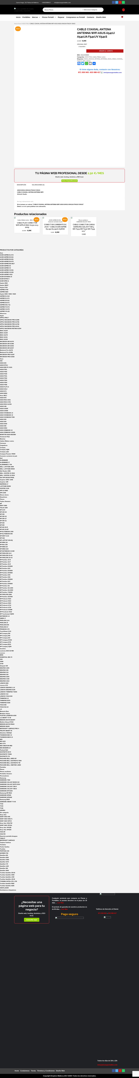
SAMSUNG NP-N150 (6, 791)
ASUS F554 (3, 382)
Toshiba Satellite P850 (7, 883)
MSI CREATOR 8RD (6, 745)
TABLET (2, 838)
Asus (19, 23)
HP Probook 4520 (5, 603)
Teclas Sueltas (4, 847)
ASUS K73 (3, 391)
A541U (86, 59)
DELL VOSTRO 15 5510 (7, 475)
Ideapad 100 (4, 666)
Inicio (18, 17)
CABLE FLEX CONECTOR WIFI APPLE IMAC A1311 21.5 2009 (27, 225)
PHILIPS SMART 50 (6, 730)
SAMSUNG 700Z (5, 780)
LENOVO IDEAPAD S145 (7, 689)
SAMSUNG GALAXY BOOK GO (9, 782)
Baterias (2, 439)
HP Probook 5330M (6, 609)
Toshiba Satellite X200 (7, 885)
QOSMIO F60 (4, 853)
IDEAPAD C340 (4, 679)
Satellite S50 (4, 868)
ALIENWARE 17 (5, 462)
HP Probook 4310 (5, 599)
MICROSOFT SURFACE (7, 840)
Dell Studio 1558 (5, 471)
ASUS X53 (3, 419)
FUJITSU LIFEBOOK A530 (8, 715)
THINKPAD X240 (5, 702)
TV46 (1, 808)
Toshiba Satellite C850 (7, 875)
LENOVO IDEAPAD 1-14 (7, 687)
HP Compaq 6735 (5, 642)
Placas (2, 769)
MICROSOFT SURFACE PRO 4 (9, 728)
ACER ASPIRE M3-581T (7, 263)
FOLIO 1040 (4, 507)
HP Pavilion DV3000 (6, 570)
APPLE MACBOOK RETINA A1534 (10, 328)
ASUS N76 (3, 397)
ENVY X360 (3, 505)
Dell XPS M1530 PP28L (7, 477)
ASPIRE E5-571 (5, 302)
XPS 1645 (3, 492)
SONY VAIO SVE (5, 816)
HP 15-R (2, 510)
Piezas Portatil (48, 17)
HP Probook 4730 (5, 607)
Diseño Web (101, 17)
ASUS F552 (3, 378)
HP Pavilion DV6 (5, 577)
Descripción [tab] (21, 185)
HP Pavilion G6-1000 (6, 588)
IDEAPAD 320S (4, 676)
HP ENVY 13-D (4, 536)
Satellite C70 (4, 864)
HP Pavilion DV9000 (6, 583)
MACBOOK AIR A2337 (7, 348)
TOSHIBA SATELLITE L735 (8, 881)
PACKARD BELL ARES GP (8, 758)
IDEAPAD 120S (4, 668)
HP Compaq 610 (5, 638)
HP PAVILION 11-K (5, 553)
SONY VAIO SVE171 (6, 819)
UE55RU (2, 810)
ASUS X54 (3, 421)
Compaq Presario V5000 (7, 454)
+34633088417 (46, 2)
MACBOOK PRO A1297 (7, 354)
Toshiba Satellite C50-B (7, 872)
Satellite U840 (4, 870)
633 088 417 (95, 72)
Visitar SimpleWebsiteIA (69, 180)
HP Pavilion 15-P (5, 562)
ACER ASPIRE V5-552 (7, 272)
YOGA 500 (3, 705)
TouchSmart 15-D (5, 631)
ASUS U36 (3, 406)
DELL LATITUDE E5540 (7, 469)
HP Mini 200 (4, 544)
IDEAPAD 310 (4, 672)
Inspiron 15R (4, 482)
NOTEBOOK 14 (5, 616)
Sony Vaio (3, 814)
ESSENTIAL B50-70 (6, 657)
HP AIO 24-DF (4, 529)
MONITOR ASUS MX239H (8, 434)
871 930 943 (83, 72)
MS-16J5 (2, 741)
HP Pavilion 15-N (5, 559)
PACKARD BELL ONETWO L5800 (10, 765)
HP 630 (2, 523)
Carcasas (3, 443)
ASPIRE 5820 (4, 292)
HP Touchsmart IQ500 (7, 614)
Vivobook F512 (5, 436)
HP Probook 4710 (5, 605)
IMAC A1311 (33, 220)
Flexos (2, 499)
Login (113, 10)
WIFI (84, 61)
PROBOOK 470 (4, 629)
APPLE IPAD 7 (4, 317)
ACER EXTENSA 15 (6, 276)
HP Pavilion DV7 (5, 581)
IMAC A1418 (4, 339)
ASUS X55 (3, 426)
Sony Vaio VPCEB (5, 827)
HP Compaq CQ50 (5, 646)
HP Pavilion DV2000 (6, 566)
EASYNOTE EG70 (5, 752)
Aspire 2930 (4, 283)
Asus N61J (3, 395)
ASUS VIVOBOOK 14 (6, 413)
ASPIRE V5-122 (5, 311)
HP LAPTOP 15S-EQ (6, 540)
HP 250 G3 (3, 516)
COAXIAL (120, 59)
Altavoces (3, 313)
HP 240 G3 (3, 512)
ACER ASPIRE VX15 (6, 274)
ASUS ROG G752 (5, 402)
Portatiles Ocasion (6, 773)
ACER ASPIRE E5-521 (7, 257)
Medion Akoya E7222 (6, 722)
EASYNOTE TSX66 (6, 754)
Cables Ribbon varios (99, 57)
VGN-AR (2, 832)
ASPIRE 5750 (4, 289)
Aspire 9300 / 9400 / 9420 (8, 294)
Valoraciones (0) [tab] (38, 185)
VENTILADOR (4, 888)
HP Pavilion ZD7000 (6, 596)
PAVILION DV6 (4, 625)
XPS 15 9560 (4, 490)
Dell (1, 458)
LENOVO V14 (4, 694)
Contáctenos (25, 1071)
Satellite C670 (4, 862)
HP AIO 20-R (4, 527)
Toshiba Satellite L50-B (7, 879)
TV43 (1, 806)
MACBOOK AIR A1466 (7, 343)
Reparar (61, 17)
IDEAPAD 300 (4, 670)
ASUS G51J (3, 389)
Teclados (3, 844)
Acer (1, 253)
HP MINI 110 (4, 542)
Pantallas (3, 767)
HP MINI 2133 (4, 549)
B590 (1, 655)
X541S (88, 61)
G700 (1, 663)
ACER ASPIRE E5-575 (7, 261)
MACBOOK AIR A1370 (7, 341)
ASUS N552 (3, 393)
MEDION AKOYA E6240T (7, 720)
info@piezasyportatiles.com (62, 2)
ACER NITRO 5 (4, 279)
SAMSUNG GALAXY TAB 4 (83, 222)
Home (17, 1071)
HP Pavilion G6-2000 (6, 590)
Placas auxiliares (83, 220)
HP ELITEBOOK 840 (6, 533)
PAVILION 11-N (4, 620)
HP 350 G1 (3, 520)
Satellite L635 (4, 866)
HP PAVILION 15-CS (6, 557)
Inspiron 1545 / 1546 (6, 479)
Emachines (3, 497)
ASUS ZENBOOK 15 (6, 430)
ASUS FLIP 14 (4, 387)
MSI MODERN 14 (5, 748)
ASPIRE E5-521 (5, 300)
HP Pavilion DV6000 (6, 579)
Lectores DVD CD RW (7, 651)
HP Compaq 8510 (5, 644)
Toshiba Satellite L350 (7, 877)
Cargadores (3, 445)
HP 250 (2, 514)
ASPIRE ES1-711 (5, 305)
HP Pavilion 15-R (5, 564)
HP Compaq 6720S (6, 640)
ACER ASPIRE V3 (5, 268)
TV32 (1, 804)
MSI (1, 739)
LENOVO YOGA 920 (6, 696)
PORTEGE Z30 (4, 851)
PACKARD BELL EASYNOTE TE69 (10, 760)
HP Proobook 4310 (6, 612)
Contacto (90, 17)
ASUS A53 (3, 363)
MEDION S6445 (5, 726)
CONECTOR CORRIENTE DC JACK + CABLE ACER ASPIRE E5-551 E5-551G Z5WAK (55, 227)
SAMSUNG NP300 (5, 795)
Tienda (33, 1071)
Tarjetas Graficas (5, 842)
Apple (2, 315)
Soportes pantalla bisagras (8, 836)
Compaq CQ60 (4, 449)
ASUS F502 (3, 371)
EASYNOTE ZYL (5, 756)
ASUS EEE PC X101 (6, 367)
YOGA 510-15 (4, 707)
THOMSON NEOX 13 (6, 737)
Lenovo (2, 653)
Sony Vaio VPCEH (5, 829)
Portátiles (26, 17)
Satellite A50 (4, 855)
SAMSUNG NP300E (6, 797)
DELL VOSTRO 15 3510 (7, 473)
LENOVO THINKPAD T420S (8, 692)
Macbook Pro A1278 (6, 350)
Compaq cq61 (4, 451)
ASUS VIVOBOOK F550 (7, 417)
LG (1, 709)
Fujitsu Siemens (5, 501)
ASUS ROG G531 (5, 400)
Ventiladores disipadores (8, 890)
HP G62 (2, 538)
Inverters (3, 648)
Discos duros (4, 495)
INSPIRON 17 (4, 484)
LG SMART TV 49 (5, 717)
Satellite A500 (4, 857)
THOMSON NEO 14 (6, 735)
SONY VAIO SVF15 (6, 821)
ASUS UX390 (4, 410)
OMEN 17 (3, 618)
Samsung (3, 778)
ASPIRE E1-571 (5, 298)
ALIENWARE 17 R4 (6, 464)
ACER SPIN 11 (4, 281)
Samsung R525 (5, 799)
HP (1, 503)
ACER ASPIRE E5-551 (55, 220)
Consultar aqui (31, 920)
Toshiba (2, 849)
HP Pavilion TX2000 (6, 592)
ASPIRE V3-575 (5, 309)
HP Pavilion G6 (5, 586)
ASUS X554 (3, 428)
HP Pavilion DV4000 (6, 573)
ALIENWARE (4, 460)
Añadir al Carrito (106, 51)
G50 (1, 659)
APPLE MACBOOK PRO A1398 (9, 320)
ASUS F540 (3, 374)
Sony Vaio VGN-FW (6, 823)
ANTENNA (104, 59)
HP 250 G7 (3, 518)
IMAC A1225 (4, 333)
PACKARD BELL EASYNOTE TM (10, 763)
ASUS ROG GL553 (6, 404)
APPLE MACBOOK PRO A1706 (9, 322)
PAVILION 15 (4, 622)
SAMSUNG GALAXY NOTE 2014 (10, 784)
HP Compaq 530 (5, 633)
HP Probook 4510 (5, 601)
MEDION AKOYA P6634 (7, 724)
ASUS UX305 (4, 408)
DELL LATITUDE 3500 (7, 466)
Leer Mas (60, 903)
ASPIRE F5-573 (5, 307)
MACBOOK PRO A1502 (7, 356)
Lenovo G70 (4, 685)
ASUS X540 (3, 423)
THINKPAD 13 (4, 698)
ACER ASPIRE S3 (5, 266)
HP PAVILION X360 (6, 594)
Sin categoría (4, 812)
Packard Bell (4, 750)
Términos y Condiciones (46, 1071)
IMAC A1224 (4, 330)
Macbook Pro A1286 (6, 352)
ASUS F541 (25, 23)
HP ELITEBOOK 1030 (6, 531)
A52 (1, 361)
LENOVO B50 (4, 683)
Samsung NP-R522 (6, 793)
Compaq (2, 447)
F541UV (79, 61)
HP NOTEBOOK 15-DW (7, 551)
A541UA (91, 59)
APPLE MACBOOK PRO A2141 (9, 326)
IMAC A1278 (4, 335)
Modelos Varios (5, 713)
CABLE (114, 59)
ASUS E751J (4, 365)
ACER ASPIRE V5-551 (7, 270)
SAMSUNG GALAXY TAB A (8, 788)
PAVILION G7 (4, 627)
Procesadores (4, 776)
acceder (24, 206)
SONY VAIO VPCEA (6, 825)
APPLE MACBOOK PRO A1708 (9, 324)
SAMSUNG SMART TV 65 (8, 801)
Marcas (35, 17)
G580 (1, 661)
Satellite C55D (4, 859)
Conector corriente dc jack (55, 222)
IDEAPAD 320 (4, 674)
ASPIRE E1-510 (5, 296)
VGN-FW (2, 834)
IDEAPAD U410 (4, 681)
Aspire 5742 (4, 287)
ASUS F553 (3, 380)
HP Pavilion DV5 (5, 575)
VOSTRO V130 (4, 488)
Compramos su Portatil (75, 17)
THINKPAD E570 (5, 700)
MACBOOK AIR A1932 (7, 346)
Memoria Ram (4, 711)
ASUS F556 (3, 384)
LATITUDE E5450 (5, 486)
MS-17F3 (3, 743)
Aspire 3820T (4, 285)
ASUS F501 (3, 369)
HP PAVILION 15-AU (6, 555)
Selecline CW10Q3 (6, 733)
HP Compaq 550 (5, 635)
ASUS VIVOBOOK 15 (6, 415)
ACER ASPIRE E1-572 (7, 255)
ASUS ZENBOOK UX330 (7, 432)
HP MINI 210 (4, 546)
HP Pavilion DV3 (5, 568)
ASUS (109, 59)
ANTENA (97, 59)
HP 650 (2, 525)
